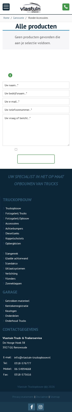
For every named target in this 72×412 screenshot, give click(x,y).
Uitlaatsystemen (15, 268)
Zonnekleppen (13, 283)
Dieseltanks (12, 233)
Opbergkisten (13, 243)
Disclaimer (42, 396)
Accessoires (12, 223)
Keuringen (11, 311)
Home (6, 17)
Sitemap (55, 396)
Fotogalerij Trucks (16, 213)
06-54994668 (22, 369)
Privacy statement (23, 396)
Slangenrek (11, 253)
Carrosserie (18, 17)
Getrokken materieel (17, 300)
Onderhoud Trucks (15, 320)
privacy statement (51, 149)
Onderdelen (12, 315)
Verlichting (11, 273)
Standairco (11, 263)
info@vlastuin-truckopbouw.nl (32, 357)
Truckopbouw (13, 208)
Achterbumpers (14, 228)
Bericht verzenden (38, 159)
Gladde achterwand (16, 258)
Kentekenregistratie (16, 306)
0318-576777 (22, 363)
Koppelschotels (14, 238)
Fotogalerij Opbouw (17, 218)
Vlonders (10, 278)
